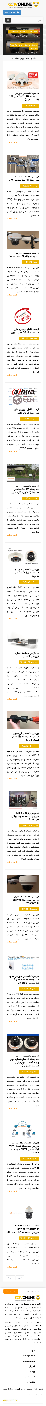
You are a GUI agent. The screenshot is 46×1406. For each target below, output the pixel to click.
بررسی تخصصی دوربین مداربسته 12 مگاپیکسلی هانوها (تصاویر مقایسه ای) (24, 489)
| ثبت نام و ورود (10, 12)
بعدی (11, 1278)
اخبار (33, 1351)
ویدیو (32, 1372)
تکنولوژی (31, 1382)
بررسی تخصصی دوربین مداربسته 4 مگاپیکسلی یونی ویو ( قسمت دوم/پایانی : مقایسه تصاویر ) (24, 1061)
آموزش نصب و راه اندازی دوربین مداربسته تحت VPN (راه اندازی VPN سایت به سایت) (24, 1148)
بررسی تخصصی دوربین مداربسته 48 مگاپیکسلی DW (24, 178)
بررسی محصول (28, 1361)
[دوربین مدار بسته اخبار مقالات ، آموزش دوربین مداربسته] (23, 5)
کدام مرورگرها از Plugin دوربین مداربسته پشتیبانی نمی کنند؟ (25, 816)
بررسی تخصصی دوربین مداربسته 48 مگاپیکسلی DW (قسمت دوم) (24, 96)
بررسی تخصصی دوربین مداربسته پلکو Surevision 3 (24, 254)
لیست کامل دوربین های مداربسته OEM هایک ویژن (24, 331)
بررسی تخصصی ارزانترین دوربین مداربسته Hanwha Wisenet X (25, 900)
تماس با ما (38, 1394)
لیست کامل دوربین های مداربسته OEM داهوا (26, 411)
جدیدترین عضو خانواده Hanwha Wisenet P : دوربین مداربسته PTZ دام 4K (23, 1229)
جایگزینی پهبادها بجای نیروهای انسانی (27, 655)
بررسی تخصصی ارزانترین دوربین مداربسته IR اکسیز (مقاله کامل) (25, 736)
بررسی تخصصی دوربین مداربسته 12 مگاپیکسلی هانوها (26, 572)
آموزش (31, 1366)
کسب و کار (30, 1377)
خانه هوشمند (29, 1356)
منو (39, 20)
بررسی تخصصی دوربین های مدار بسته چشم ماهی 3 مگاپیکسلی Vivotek (24, 979)
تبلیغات (29, 1394)
